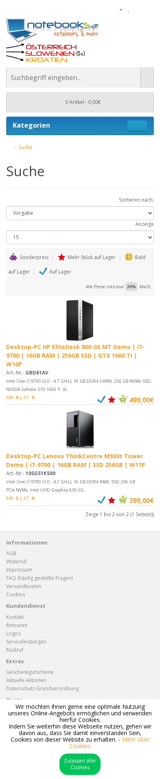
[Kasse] (147, 9)
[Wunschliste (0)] (129, 9)
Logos (13, 633)
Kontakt (15, 617)
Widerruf (16, 561)
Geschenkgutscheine (30, 672)
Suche (25, 147)
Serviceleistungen (26, 641)
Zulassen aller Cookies (80, 764)
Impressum (19, 569)
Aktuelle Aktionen (26, 680)
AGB (11, 553)
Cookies (15, 594)
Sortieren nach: (136, 199)
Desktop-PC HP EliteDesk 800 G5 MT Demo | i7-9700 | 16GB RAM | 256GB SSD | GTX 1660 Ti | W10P (75, 355)
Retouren (16, 625)
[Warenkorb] (137, 9)
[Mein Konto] (118, 9)
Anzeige (144, 224)
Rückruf (14, 649)
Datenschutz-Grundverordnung (42, 688)
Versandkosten (23, 586)
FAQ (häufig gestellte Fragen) (39, 577)
